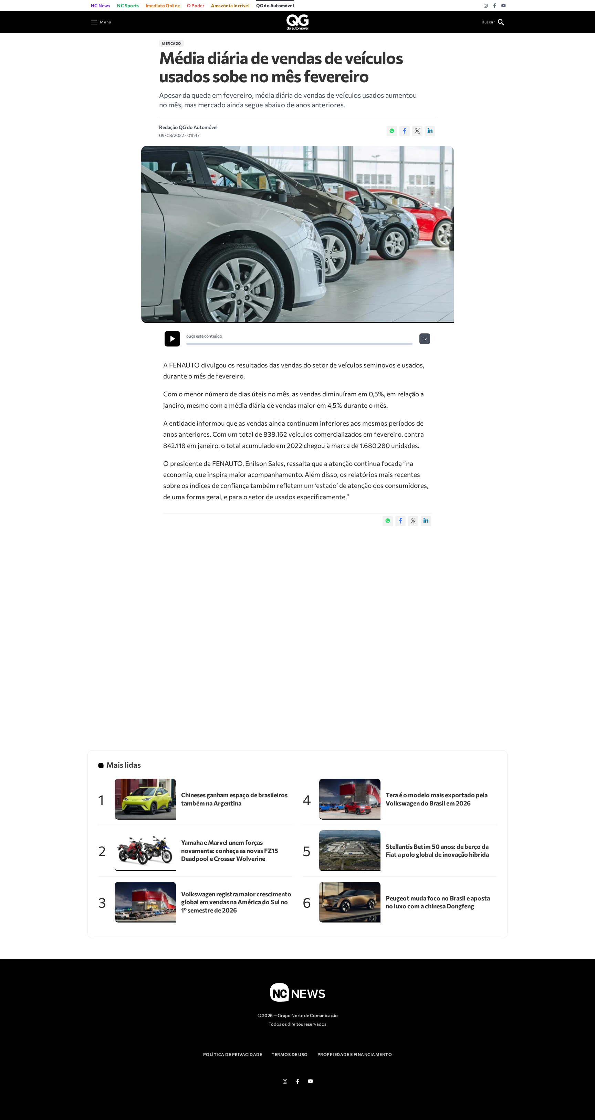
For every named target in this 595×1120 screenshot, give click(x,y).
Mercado (171, 43)
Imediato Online (163, 5)
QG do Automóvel (275, 5)
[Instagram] (485, 6)
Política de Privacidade (232, 1054)
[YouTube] (503, 6)
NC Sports (128, 5)
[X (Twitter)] (417, 131)
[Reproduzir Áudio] (172, 338)
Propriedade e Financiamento (354, 1054)
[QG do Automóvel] (297, 21)
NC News (100, 5)
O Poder (195, 5)
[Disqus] (297, 631)
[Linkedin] (430, 131)
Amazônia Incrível (230, 5)
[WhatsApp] (392, 131)
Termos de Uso (290, 1054)
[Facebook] (494, 6)
